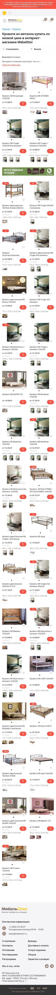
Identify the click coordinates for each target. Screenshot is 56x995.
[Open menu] (4, 21)
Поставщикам (10, 954)
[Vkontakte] (47, 966)
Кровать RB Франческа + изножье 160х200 (41, 632)
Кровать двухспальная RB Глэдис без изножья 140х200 (41, 254)
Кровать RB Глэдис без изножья (40, 300)
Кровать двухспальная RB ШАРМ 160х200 (14, 822)
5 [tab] (44, 92)
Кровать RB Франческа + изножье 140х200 (13, 348)
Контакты (7, 945)
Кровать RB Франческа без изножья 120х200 (14, 490)
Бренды (32, 941)
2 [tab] (40, 92)
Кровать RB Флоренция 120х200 (12, 97)
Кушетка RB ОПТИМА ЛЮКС (39, 97)
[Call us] (4, 13)
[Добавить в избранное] (23, 90)
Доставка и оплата (38, 945)
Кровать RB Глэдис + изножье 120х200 (39, 348)
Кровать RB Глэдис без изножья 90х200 (40, 585)
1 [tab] (13, 92)
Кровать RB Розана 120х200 (11, 869)
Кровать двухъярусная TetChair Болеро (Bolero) (12, 206)
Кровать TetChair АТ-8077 (41, 726)
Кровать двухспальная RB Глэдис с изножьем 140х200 (14, 537)
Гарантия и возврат (38, 959)
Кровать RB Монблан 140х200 (11, 442)
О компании (8, 941)
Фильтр (37, 49)
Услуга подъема (37, 950)
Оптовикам (8, 950)
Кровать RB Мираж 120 (40, 821)
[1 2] (14, 82)
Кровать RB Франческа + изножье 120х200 (13, 679)
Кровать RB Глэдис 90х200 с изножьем (41, 206)
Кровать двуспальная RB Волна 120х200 (13, 300)
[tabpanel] (14, 81)
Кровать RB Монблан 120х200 (39, 395)
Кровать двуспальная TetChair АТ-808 (12, 774)
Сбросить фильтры (11, 64)
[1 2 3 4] (14, 286)
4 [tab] (15, 139)
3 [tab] (41, 92)
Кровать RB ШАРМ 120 (12, 394)
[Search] (10, 13)
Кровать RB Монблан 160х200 (39, 442)
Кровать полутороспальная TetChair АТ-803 (10, 254)
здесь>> (41, 6)
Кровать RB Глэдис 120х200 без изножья (11, 144)
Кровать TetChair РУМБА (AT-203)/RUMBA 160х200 (41, 490)
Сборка (32, 954)
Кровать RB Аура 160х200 (41, 773)
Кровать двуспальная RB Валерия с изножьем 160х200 (13, 727)
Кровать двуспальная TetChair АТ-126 (12, 585)
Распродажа (9, 959)
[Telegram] (52, 966)
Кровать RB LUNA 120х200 (41, 678)
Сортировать (12, 49)
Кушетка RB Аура (37, 536)
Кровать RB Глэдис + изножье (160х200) (39, 144)
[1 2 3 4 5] (42, 82)
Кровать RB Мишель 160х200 (11, 632)
